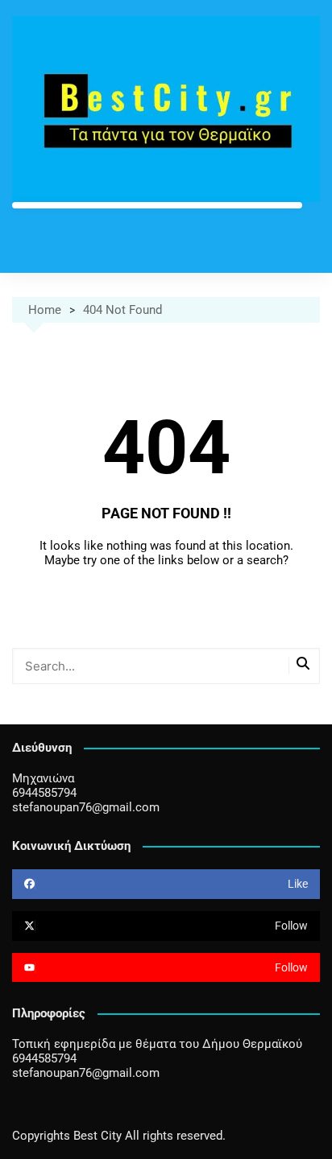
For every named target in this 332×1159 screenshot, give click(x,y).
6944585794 (44, 793)
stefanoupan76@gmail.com (86, 807)
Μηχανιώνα (43, 778)
